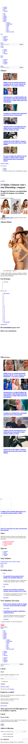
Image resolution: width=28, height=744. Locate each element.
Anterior (2, 163)
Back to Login (4, 705)
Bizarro (5, 17)
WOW (7, 25)
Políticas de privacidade (8, 541)
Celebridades (9, 24)
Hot (4, 9)
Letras (2, 566)
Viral (4, 14)
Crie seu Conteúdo (7, 544)
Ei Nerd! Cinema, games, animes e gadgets (10, 561)
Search (21, 44)
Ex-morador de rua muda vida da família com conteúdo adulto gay (13, 576)
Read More (6, 584)
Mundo (5, 20)
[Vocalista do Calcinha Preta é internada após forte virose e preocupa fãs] (15, 107)
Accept (2, 723)
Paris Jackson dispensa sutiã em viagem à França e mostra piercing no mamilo (15, 604)
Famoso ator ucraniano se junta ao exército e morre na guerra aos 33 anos (14, 590)
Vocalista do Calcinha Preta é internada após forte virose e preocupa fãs (15, 114)
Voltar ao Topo (4, 627)
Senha (2, 678)
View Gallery (6, 608)
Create (2, 47)
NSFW (5, 324)
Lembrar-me (5, 681)
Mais (4, 21)
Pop (4, 13)
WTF (7, 26)
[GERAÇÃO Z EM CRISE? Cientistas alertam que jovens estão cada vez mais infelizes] (15, 135)
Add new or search (5, 731)
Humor (5, 16)
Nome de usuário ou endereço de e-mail (10, 674)
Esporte (8, 22)
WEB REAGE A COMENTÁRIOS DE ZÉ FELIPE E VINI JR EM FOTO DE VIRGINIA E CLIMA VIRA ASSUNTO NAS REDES (15, 99)
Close (2, 628)
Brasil (4, 18)
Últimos (5, 7)
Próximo (7, 163)
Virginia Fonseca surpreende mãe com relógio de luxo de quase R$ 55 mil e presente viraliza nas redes (14, 128)
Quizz (7, 30)
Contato (5, 545)
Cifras (2, 565)
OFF (7, 29)
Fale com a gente (10, 31)
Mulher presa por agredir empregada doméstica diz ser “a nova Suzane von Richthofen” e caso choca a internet (14, 84)
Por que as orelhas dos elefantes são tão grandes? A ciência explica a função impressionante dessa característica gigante (14, 158)
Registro (12, 689)
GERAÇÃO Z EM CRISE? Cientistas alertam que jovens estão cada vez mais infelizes (14, 142)
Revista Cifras (4, 563)
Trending (5, 11)
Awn (7, 27)
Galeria (2, 324)
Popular (5, 8)
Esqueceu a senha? (5, 686)
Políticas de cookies (7, 542)
